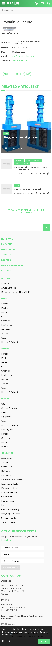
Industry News (8, 430)
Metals (4, 304)
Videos (5, 349)
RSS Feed (6, 260)
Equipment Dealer (10, 484)
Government (7, 497)
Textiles (4, 334)
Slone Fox (5, 284)
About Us (6, 255)
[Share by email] (5, 74)
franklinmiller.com (20, 60)
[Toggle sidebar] (3, 3)
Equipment (6, 417)
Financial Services (9, 492)
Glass (3, 338)
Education (6, 475)
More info (6, 641)
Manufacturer (7, 501)
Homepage (7, 239)
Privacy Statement (12, 265)
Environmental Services (12, 480)
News (4, 298)
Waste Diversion (22, 163)
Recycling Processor (10, 514)
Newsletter (8, 249)
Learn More (6, 540)
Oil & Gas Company (10, 509)
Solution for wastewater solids (28, 189)
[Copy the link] (28, 74)
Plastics (4, 308)
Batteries (5, 329)
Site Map (6, 271)
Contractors (6, 467)
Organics (19, 160)
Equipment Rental (10, 488)
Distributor (6, 471)
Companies (7, 10)
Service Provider (9, 518)
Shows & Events (8, 522)
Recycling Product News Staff (15, 292)
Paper (4, 312)
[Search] (48, 3)
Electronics (6, 325)
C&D (6, 133)
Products (7, 399)
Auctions (5, 462)
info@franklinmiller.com (23, 56)
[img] (6, 164)
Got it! (44, 641)
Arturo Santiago (8, 288)
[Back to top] (46, 227)
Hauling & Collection (10, 342)
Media (4, 505)
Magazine (6, 244)
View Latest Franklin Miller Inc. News (26, 211)
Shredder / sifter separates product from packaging (30, 168)
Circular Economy (33, 160)
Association (6, 458)
